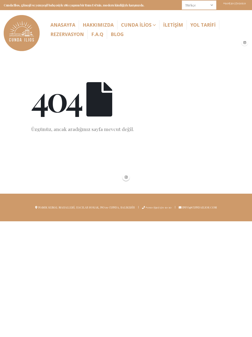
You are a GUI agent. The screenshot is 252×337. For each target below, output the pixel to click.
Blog (117, 34)
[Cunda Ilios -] (22, 33)
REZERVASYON (67, 34)
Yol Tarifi (203, 25)
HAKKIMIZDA (98, 25)
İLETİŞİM (173, 25)
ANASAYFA (62, 25)
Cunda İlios (136, 25)
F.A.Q (97, 34)
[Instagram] (244, 42)
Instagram (126, 177)
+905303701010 (234, 3)
